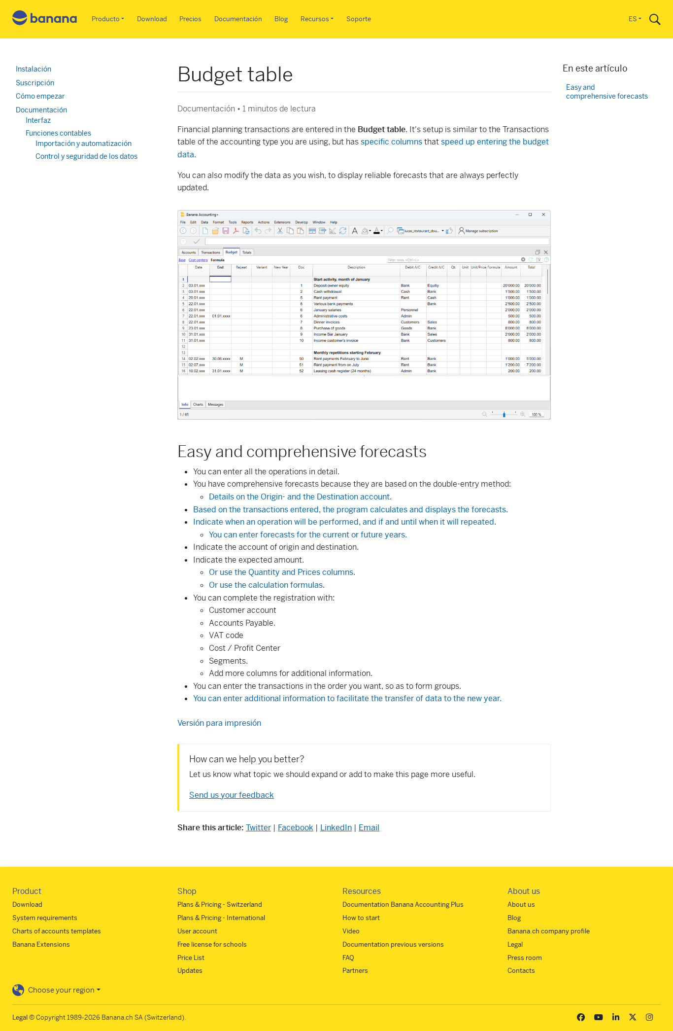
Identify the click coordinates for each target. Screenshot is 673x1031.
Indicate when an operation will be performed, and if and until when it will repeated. (344, 522)
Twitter (258, 827)
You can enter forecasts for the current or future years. (308, 535)
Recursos (315, 19)
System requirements (44, 918)
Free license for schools (212, 944)
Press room (524, 958)
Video (351, 931)
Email (369, 827)
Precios (190, 19)
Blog (281, 19)
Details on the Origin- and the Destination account (299, 497)
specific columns (391, 142)
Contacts (521, 970)
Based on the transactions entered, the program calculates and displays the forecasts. (350, 509)
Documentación (238, 19)
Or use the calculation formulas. (267, 585)
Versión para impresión (219, 723)
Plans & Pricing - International (221, 918)
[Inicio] (44, 19)
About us (521, 904)
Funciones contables (58, 133)
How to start (361, 918)
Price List (190, 958)
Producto (106, 19)
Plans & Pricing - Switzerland (219, 904)
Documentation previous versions (393, 944)
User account (197, 931)
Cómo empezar (40, 96)
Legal (515, 944)
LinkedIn (336, 827)
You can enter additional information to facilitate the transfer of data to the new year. (347, 698)
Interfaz (38, 120)
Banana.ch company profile (548, 931)
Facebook (295, 827)
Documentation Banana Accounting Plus (403, 904)
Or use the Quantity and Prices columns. (282, 572)
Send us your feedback (231, 795)
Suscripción (35, 82)
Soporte (358, 19)
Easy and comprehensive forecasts (607, 92)
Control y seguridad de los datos (86, 156)
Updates (189, 970)
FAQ (348, 958)
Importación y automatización (83, 143)
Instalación (33, 69)
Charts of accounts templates (56, 931)
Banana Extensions (41, 944)
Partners (355, 970)
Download (152, 19)
